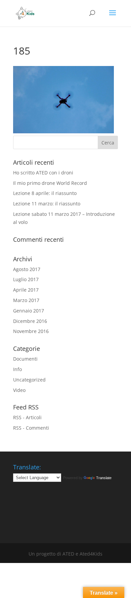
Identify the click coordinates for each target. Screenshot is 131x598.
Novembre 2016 (31, 331)
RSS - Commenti (31, 428)
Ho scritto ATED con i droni (43, 172)
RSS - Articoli (27, 417)
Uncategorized (29, 379)
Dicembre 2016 (30, 321)
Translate (104, 478)
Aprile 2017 (26, 290)
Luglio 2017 (26, 279)
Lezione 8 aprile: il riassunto (45, 193)
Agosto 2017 (26, 269)
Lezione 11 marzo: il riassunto (46, 203)
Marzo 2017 (26, 300)
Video (19, 390)
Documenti (25, 359)
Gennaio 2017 (28, 310)
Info (17, 369)
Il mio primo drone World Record (50, 183)
